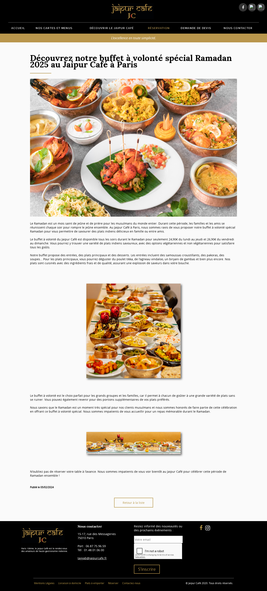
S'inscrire (147, 569)
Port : (92, 546)
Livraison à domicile (69, 583)
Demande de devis (196, 28)
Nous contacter (238, 28)
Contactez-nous (131, 583)
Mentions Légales (44, 583)
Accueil (18, 28)
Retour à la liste (134, 503)
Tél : (91, 550)
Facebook (241, 7)
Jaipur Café (133, 11)
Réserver (113, 583)
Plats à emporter (94, 583)
